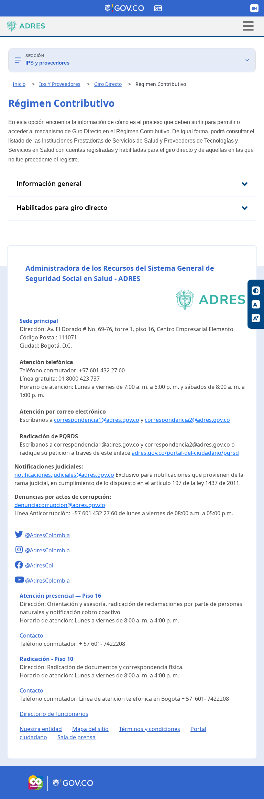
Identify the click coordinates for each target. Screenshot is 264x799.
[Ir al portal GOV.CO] (73, 788)
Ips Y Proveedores (59, 84)
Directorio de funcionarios (54, 714)
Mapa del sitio (90, 729)
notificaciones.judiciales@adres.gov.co (64, 475)
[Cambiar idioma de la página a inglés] (254, 8)
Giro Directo (108, 84)
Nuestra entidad (41, 729)
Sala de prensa (76, 737)
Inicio (19, 84)
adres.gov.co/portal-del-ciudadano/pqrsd (185, 453)
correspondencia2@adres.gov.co (187, 420)
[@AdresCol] (19, 565)
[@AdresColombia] (19, 535)
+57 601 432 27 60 (102, 370)
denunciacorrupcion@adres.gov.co (59, 505)
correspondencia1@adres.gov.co (96, 420)
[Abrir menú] (248, 26)
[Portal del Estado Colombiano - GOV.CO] (124, 8)
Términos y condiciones (149, 729)
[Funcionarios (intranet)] (158, 8)
